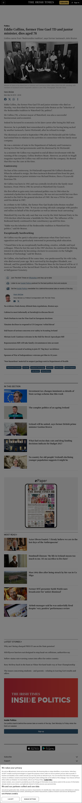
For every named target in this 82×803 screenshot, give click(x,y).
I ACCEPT (10, 799)
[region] (41, 783)
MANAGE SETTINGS (30, 799)
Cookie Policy (48, 780)
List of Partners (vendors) (10, 793)
